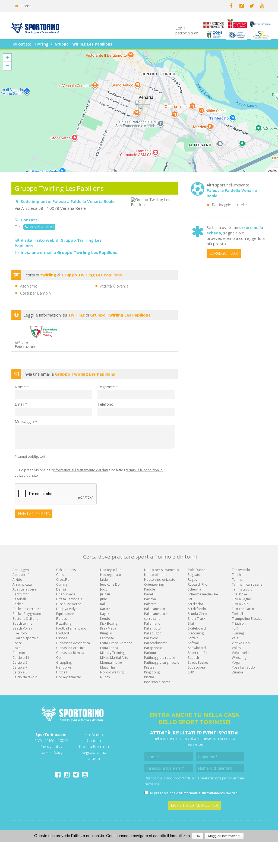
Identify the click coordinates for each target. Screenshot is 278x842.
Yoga (236, 662)
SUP (191, 672)
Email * (21, 404)
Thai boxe (239, 594)
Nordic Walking (112, 672)
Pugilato (194, 574)
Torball (237, 613)
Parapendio (153, 648)
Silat (191, 623)
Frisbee (62, 638)
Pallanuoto (152, 628)
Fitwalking (63, 623)
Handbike (63, 667)
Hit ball (61, 672)
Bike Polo (19, 633)
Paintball (150, 599)
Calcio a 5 (19, 662)
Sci (190, 599)
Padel (148, 594)
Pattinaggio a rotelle (229, 204)
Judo (103, 599)
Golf (59, 657)
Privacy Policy (51, 746)
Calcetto (18, 652)
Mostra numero (40, 227)
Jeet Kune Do (110, 584)
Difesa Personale (69, 599)
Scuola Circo (197, 613)
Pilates (149, 667)
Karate (105, 609)
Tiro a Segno (241, 599)
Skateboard (197, 628)
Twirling (41, 44)
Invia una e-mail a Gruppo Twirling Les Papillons (69, 252)
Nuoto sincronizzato (159, 579)
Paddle (149, 589)
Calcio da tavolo (24, 677)
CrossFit (62, 579)
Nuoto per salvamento (161, 569)
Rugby (192, 579)
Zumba (237, 672)
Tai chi (237, 574)
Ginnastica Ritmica (70, 652)
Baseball (19, 599)
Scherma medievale (203, 594)
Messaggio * (26, 421)
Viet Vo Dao (241, 643)
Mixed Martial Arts (114, 657)
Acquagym (20, 569)
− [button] (7, 65)
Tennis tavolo (242, 589)
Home (25, 5)
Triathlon (239, 623)
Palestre (150, 604)
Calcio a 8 (19, 672)
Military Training (112, 652)
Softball (194, 643)
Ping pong (152, 672)
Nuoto (105, 677)
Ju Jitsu (105, 594)
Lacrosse (107, 638)
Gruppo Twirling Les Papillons (83, 44)
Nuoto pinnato (155, 574)
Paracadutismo (156, 643)
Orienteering (154, 584)
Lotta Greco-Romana (116, 643)
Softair (193, 638)
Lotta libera (109, 648)
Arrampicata (22, 584)
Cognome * (107, 386)
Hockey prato (110, 574)
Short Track (196, 618)
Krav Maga (108, 628)
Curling (61, 584)
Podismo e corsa (157, 682)
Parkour (150, 652)
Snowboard (197, 648)
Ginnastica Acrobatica (73, 643)
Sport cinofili (197, 652)
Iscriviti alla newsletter (194, 805)
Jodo (104, 589)
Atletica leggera (24, 589)
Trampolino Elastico (247, 618)
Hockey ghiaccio (68, 677)
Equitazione (65, 613)
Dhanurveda (65, 594)
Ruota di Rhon (198, 584)
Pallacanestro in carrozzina (156, 616)
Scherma (194, 589)
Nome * (22, 386)
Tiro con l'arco (243, 609)
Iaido (104, 579)
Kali (103, 604)
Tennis (237, 579)
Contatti (94, 740)
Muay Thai (108, 667)
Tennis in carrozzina (247, 584)
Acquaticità (21, 574)
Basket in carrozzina (27, 609)
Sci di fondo (197, 609)
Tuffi (235, 628)
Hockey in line (110, 569)
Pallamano (152, 623)
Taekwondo (241, 569)
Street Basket (198, 662)
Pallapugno (153, 633)
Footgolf (62, 633)
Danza (61, 589)
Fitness (61, 618)
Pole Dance (196, 569)
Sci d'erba (195, 604)
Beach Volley (22, 628)
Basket (17, 604)
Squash (193, 657)
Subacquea (196, 667)
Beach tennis (22, 623)
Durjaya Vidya (66, 609)
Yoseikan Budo (243, 667)
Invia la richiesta (33, 513)
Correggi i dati (223, 253)
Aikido (17, 579)
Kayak (104, 613)
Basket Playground (26, 613)
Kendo (105, 618)
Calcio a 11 (20, 657)
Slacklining (196, 633)
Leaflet (272, 170)
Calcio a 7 (19, 667)
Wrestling (239, 657)
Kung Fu (106, 633)
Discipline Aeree (68, 604)
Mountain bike (111, 662)
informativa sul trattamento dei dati (80, 470)
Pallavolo (151, 638)
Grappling (64, 662)
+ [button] (7, 57)
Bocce (17, 643)
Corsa (60, 574)
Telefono (105, 404)
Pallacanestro (154, 609)
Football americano (71, 628)
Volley (236, 648)
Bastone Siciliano (25, 618)
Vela (235, 638)
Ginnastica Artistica (71, 648)
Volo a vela (240, 652)
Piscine (149, 677)
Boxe (16, 648)
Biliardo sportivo (25, 638)
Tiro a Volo (240, 604)
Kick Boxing (109, 623)
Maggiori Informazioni (224, 836)
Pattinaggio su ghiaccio (161, 662)
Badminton (21, 594)
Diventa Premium (94, 746)
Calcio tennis (66, 569)
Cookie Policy (50, 752)
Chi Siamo (94, 734)
